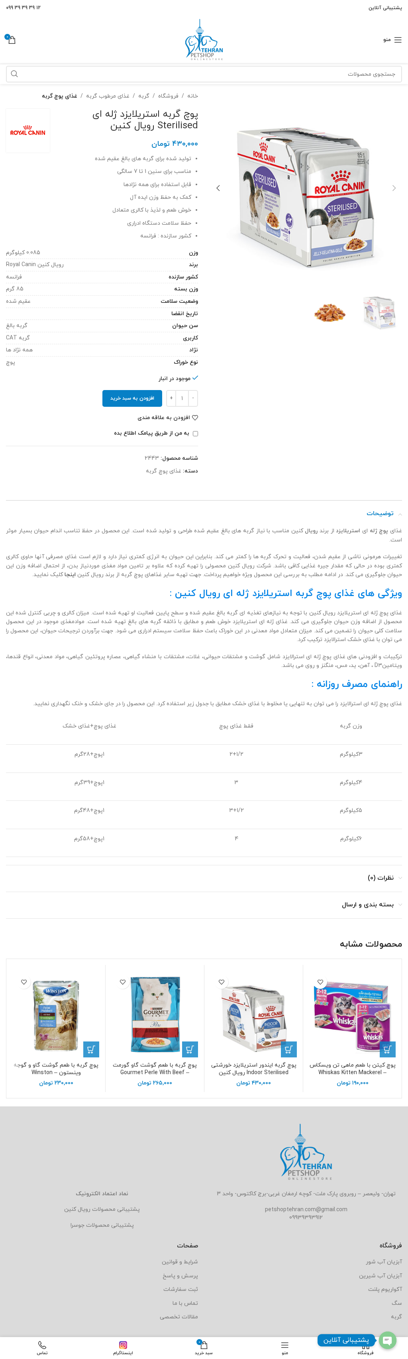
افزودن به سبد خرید (132, 398)
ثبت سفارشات (180, 1289)
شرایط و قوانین (180, 1262)
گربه (143, 96)
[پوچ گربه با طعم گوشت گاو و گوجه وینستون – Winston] (56, 1014)
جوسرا (77, 1225)
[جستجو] (14, 74)
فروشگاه (168, 96)
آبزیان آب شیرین (380, 1276)
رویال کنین (77, 1209)
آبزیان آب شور (384, 1262)
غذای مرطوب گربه (107, 96)
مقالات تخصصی (179, 1317)
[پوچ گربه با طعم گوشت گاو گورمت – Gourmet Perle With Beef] (155, 1014)
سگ (397, 1303)
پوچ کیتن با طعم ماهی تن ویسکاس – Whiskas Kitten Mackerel (353, 1069)
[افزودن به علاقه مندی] (320, 982)
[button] (394, 188)
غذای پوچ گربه (59, 96)
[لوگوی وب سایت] (204, 39)
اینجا (70, 575)
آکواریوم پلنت (385, 1289)
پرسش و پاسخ (180, 1276)
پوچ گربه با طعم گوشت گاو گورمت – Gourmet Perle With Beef (155, 1069)
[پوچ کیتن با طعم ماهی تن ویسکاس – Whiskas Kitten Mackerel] (352, 1014)
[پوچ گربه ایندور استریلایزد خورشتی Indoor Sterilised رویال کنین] (253, 1014)
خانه (192, 96)
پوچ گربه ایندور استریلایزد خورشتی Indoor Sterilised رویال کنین (253, 1069)
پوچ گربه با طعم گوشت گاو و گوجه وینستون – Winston (56, 1069)
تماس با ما (185, 1303)
